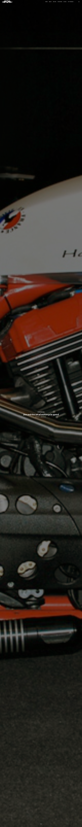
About (50, 1)
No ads (65, 1)
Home (46, 1)
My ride (54, 1)
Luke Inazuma (37, 416)
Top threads (70, 1)
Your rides (60, 1)
